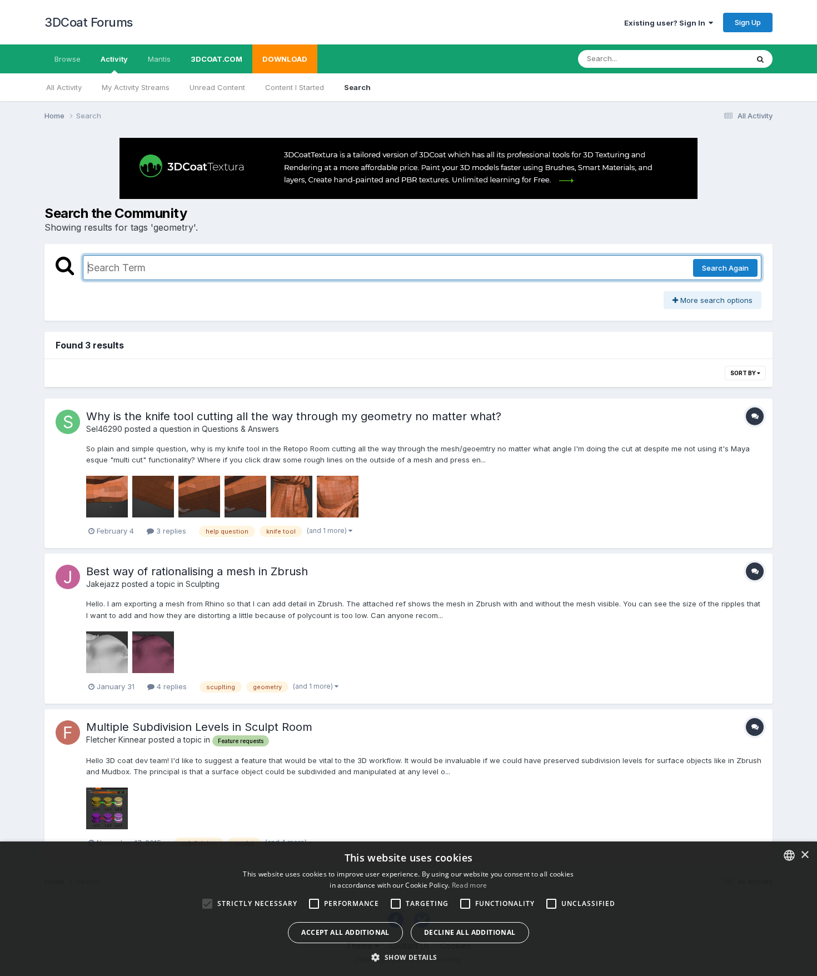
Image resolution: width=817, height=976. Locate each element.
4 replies (171, 686)
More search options (715, 300)
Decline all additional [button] (470, 932)
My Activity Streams (136, 87)
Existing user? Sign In (666, 22)
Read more (469, 885)
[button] (408, 957)
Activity (114, 58)
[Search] (760, 59)
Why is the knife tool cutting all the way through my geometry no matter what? (293, 416)
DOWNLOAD (284, 58)
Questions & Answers (240, 429)
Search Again (725, 267)
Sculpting (203, 584)
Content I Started (294, 87)
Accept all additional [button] (345, 932)
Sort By (743, 373)
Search (357, 87)
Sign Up (748, 22)
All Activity (64, 87)
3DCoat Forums (88, 22)
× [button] (804, 855)
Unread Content (217, 87)
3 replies (170, 530)
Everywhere (713, 58)
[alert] (408, 908)
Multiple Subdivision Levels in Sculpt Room (199, 727)
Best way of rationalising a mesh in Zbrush (197, 571)
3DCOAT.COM (216, 58)
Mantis (159, 58)
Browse (67, 58)
